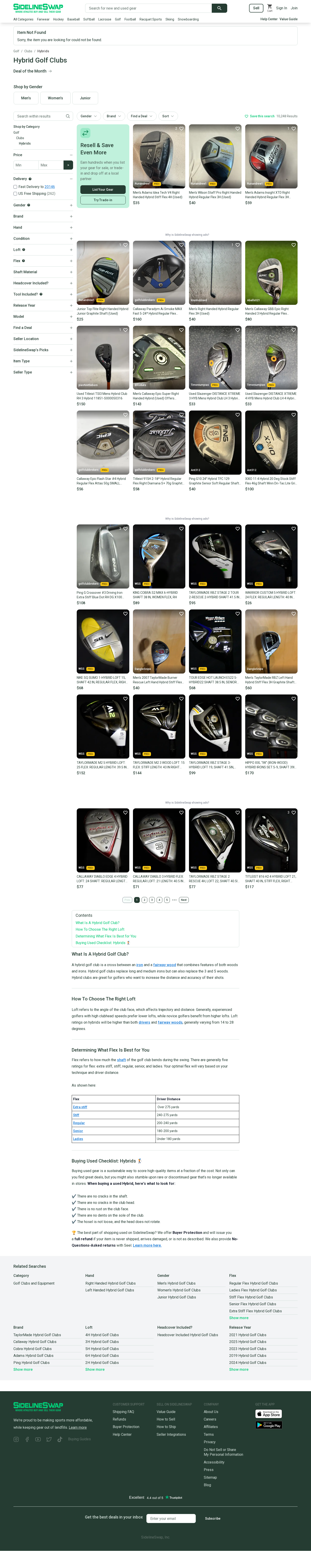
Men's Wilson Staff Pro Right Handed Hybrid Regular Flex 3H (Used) (215, 195)
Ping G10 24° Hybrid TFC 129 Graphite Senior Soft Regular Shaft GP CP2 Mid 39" (214, 481)
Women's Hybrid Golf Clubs (179, 1290)
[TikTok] (60, 1440)
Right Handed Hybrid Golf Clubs (110, 1283)
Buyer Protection (126, 1427)
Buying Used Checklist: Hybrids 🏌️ (103, 943)
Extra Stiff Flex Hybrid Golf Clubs (255, 1311)
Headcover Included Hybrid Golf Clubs (187, 1335)
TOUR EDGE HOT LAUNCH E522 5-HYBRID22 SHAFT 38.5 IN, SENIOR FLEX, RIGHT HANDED (213, 680)
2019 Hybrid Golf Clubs (247, 1355)
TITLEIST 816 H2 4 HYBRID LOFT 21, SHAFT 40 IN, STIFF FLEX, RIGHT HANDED (270, 879)
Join (294, 8)
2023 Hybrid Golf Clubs (247, 1349)
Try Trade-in (103, 200)
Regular (79, 1123)
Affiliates (211, 1427)
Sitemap (210, 1477)
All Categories (23, 19)
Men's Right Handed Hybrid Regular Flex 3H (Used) (214, 311)
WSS (138, 583)
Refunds (119, 1419)
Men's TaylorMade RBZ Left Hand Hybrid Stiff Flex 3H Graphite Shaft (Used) (269, 680)
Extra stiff (80, 1107)
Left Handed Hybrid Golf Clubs (109, 1290)
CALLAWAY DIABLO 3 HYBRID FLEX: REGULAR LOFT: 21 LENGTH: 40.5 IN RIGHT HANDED (158, 879)
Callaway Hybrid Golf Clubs (34, 1342)
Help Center (269, 19)
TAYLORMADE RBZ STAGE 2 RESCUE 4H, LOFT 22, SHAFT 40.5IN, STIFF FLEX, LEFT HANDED (214, 879)
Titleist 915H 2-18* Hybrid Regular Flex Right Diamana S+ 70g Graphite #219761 (158, 481)
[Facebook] (27, 1440)
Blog (207, 1485)
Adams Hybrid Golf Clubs (33, 1355)
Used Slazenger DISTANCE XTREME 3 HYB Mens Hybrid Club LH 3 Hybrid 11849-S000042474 (214, 396)
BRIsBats (140, 385)
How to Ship (166, 1427)
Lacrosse (104, 19)
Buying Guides (79, 1439)
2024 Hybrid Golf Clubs (247, 1363)
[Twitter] (49, 1440)
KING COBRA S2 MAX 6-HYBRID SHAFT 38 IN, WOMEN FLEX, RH (155, 595)
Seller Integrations (171, 1434)
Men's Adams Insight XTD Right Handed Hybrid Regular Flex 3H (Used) (267, 195)
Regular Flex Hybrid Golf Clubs (253, 1283)
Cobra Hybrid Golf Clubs (32, 1349)
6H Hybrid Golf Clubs (102, 1355)
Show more (238, 1318)
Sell (256, 8)
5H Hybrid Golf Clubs (102, 1349)
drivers (144, 1022)
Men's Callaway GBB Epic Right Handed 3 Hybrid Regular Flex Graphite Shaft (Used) (267, 311)
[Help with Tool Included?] (41, 294)
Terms (209, 1434)
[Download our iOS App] (272, 1413)
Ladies (78, 1139)
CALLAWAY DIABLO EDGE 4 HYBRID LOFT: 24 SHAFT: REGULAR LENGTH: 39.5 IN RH (102, 879)
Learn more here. (147, 1245)
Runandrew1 (143, 183)
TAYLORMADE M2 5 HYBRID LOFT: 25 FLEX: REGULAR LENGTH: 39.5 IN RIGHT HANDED (102, 765)
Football (130, 19)
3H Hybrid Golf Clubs (102, 1342)
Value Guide (289, 19)
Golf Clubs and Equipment (33, 1283)
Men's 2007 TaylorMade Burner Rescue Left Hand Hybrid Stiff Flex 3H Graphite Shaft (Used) (157, 680)
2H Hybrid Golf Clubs (102, 1363)
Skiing (170, 19)
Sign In (281, 8)
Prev (127, 900)
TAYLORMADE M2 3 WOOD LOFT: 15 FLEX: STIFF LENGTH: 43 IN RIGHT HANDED (159, 765)
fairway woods (170, 1022)
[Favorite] (237, 128)
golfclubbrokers (145, 300)
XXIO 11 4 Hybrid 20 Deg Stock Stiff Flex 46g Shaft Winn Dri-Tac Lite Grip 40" (271, 481)
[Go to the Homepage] (38, 8)
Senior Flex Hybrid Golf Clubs (252, 1304)
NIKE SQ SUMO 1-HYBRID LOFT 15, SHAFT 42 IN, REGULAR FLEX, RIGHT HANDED (102, 680)
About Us (211, 1412)
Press (209, 1470)
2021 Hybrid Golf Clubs (247, 1335)
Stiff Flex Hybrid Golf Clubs (251, 1297)
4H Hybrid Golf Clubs (102, 1335)
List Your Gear (102, 189)
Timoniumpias (200, 384)
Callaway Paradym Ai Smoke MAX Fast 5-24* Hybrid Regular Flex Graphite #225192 (157, 311)
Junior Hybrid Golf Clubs (176, 1297)
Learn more (78, 1427)
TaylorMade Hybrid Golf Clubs (37, 1335)
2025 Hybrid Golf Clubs (247, 1342)
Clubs (28, 51)
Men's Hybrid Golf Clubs (176, 1283)
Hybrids (43, 51)
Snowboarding (188, 19)
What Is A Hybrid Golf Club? (98, 923)
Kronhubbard (199, 300)
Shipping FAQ (123, 1412)
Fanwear (43, 19)
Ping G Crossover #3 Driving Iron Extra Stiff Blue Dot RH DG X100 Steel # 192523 (99, 595)
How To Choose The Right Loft (100, 929)
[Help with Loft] (23, 249)
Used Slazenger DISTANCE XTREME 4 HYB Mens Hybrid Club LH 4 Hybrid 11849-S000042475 (271, 396)
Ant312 (195, 470)
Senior (78, 1131)
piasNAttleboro (88, 385)
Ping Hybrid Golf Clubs (31, 1363)
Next (184, 900)
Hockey (58, 19)
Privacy (210, 1442)
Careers (210, 1419)
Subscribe (212, 1518)
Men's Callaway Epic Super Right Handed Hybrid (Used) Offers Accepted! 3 (156, 396)
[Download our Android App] (276, 1425)
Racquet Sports (151, 19)
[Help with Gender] (28, 205)
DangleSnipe (143, 669)
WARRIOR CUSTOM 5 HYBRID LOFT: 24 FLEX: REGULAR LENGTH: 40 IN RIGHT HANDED (270, 595)
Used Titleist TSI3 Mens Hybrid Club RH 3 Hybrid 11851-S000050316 (102, 396)
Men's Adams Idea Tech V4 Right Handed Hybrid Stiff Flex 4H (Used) (157, 195)
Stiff (76, 1115)
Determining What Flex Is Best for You (106, 936)
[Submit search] (219, 8)
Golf (118, 19)
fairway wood (164, 965)
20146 (50, 187)
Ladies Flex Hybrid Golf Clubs (253, 1290)
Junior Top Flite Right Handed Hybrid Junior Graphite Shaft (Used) (102, 311)
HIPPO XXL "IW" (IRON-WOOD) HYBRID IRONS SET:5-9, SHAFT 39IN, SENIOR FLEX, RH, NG (271, 765)
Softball (89, 19)
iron (139, 965)
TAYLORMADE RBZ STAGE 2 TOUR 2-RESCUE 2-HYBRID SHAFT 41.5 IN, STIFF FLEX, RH (214, 595)
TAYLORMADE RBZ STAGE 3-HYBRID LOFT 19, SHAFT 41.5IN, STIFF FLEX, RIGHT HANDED (211, 765)
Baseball (73, 19)
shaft (121, 1060)
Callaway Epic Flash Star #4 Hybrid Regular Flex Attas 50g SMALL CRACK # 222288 (101, 481)
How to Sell (166, 1419)
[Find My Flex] (23, 260)
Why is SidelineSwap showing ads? (187, 234)
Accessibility (214, 1462)
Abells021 (253, 300)
